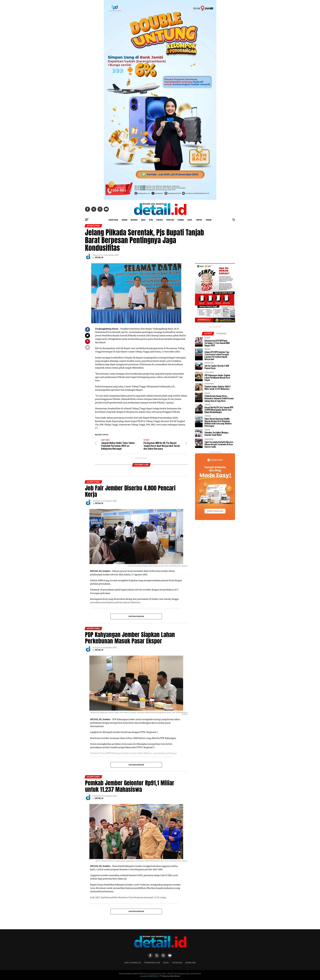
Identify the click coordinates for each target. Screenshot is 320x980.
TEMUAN (208, 219)
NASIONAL (134, 219)
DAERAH (124, 219)
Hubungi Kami (190, 962)
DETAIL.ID (99, 258)
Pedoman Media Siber (152, 962)
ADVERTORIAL (113, 219)
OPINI (151, 219)
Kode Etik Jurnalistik (132, 962)
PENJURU (159, 219)
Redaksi (166, 962)
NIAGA (143, 219)
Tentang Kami (177, 962)
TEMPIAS (199, 219)
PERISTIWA (170, 219)
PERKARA (181, 219)
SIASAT (189, 219)
